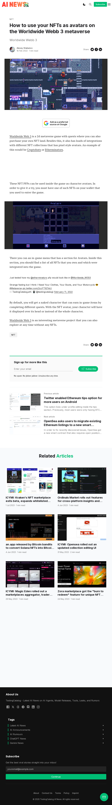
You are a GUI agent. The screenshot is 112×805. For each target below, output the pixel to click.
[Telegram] (23, 706)
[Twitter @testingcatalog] (13, 706)
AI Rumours (16, 734)
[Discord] (28, 706)
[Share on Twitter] (92, 49)
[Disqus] (56, 649)
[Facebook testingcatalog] (8, 706)
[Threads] (18, 706)
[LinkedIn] (33, 706)
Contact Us (47, 793)
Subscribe (100, 4)
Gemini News (16, 743)
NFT (12, 19)
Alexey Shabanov (25, 48)
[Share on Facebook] (96, 49)
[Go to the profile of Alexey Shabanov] (12, 49)
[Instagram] (38, 706)
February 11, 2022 (63, 292)
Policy (66, 793)
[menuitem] (36, 793)
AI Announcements (20, 730)
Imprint (75, 793)
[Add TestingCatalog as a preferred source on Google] (56, 123)
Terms (58, 793)
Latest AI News (18, 725)
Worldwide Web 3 (20, 136)
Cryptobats (34, 149)
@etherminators (39, 277)
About (36, 793)
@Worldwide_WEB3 (81, 277)
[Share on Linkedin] (100, 49)
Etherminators (54, 149)
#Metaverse (16, 288)
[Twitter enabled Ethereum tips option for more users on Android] (25, 402)
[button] (84, 4)
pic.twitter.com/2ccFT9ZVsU (37, 288)
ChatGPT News (18, 738)
